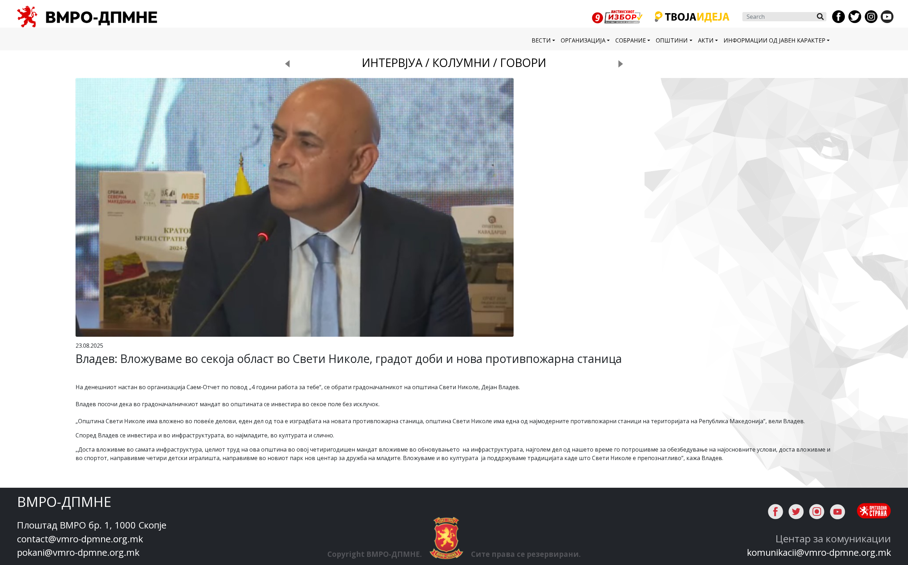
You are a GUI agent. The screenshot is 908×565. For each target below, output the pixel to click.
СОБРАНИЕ (630, 40)
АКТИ (706, 40)
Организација (583, 40)
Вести (541, 40)
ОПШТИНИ (672, 40)
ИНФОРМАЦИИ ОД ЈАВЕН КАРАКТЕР (774, 40)
